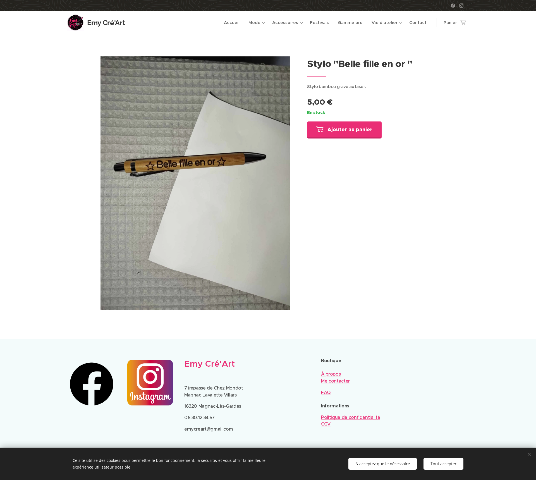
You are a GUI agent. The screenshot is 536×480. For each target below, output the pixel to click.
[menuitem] (233, 23)
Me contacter (335, 381)
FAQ (326, 392)
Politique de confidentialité (350, 417)
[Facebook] (452, 5)
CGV (326, 424)
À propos (331, 374)
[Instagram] (461, 5)
